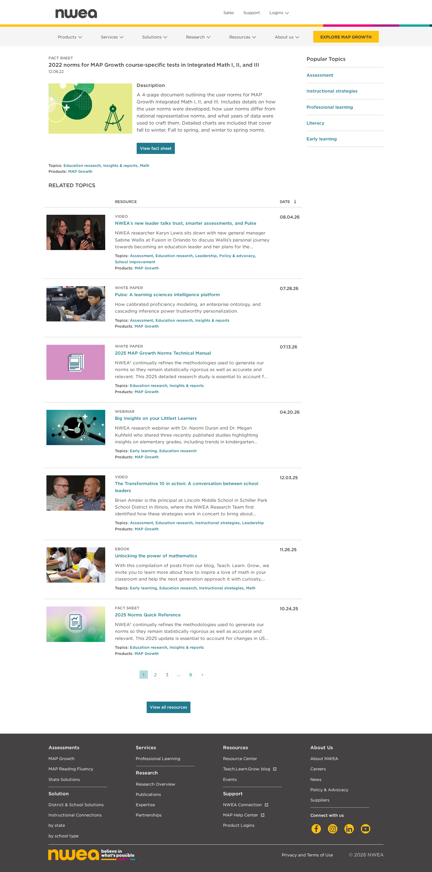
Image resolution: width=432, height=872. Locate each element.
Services (109, 37)
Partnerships (149, 814)
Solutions (152, 37)
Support (251, 12)
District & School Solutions (76, 804)
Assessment (141, 256)
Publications (148, 794)
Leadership (206, 256)
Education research (82, 165)
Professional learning (330, 107)
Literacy (315, 122)
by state (56, 825)
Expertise (145, 804)
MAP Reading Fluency (70, 768)
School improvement (135, 262)
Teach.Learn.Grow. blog (246, 768)
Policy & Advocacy (329, 789)
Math (144, 165)
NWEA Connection (242, 804)
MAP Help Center (240, 814)
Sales (228, 12)
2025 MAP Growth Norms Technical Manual (163, 353)
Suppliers (319, 799)
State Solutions (64, 779)
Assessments (63, 747)
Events (230, 779)
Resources (239, 37)
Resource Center (240, 758)
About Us (321, 747)
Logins (276, 12)
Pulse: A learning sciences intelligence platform (167, 294)
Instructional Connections (75, 814)
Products (67, 37)
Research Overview (155, 784)
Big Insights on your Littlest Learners (156, 418)
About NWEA (324, 758)
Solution (58, 793)
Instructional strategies (217, 523)
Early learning (143, 451)
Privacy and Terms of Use (307, 854)
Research (195, 37)
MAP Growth (80, 171)
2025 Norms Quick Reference (148, 614)
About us (284, 37)
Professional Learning (158, 758)
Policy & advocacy (237, 256)
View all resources (168, 707)
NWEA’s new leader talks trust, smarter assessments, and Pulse (185, 223)
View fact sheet (156, 148)
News (316, 779)
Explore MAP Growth (346, 37)
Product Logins (238, 825)
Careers (318, 768)
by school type (63, 835)
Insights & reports (120, 165)
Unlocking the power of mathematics (156, 555)
